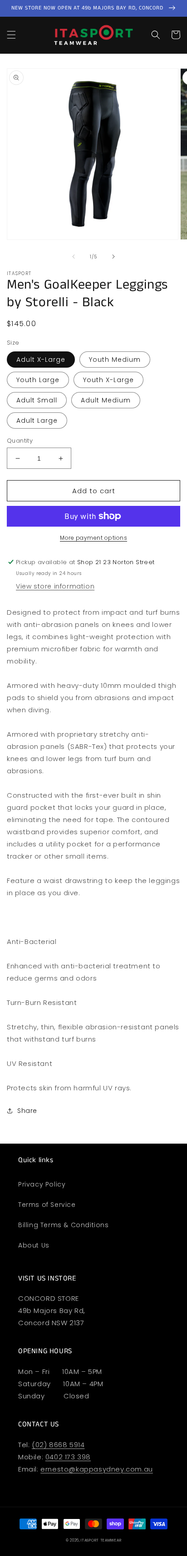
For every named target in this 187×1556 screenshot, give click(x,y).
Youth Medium (115, 359)
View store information (55, 586)
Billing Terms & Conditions (63, 1224)
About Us (33, 1245)
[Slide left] (74, 256)
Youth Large (37, 379)
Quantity (20, 440)
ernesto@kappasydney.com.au (96, 1469)
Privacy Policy (41, 1184)
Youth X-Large (108, 379)
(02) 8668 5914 (58, 1444)
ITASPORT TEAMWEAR (101, 1540)
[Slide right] (113, 256)
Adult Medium (106, 400)
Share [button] (27, 1110)
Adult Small (36, 400)
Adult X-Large (40, 359)
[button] (11, 35)
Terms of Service (47, 1204)
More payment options (93, 538)
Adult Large (37, 420)
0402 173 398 (68, 1457)
